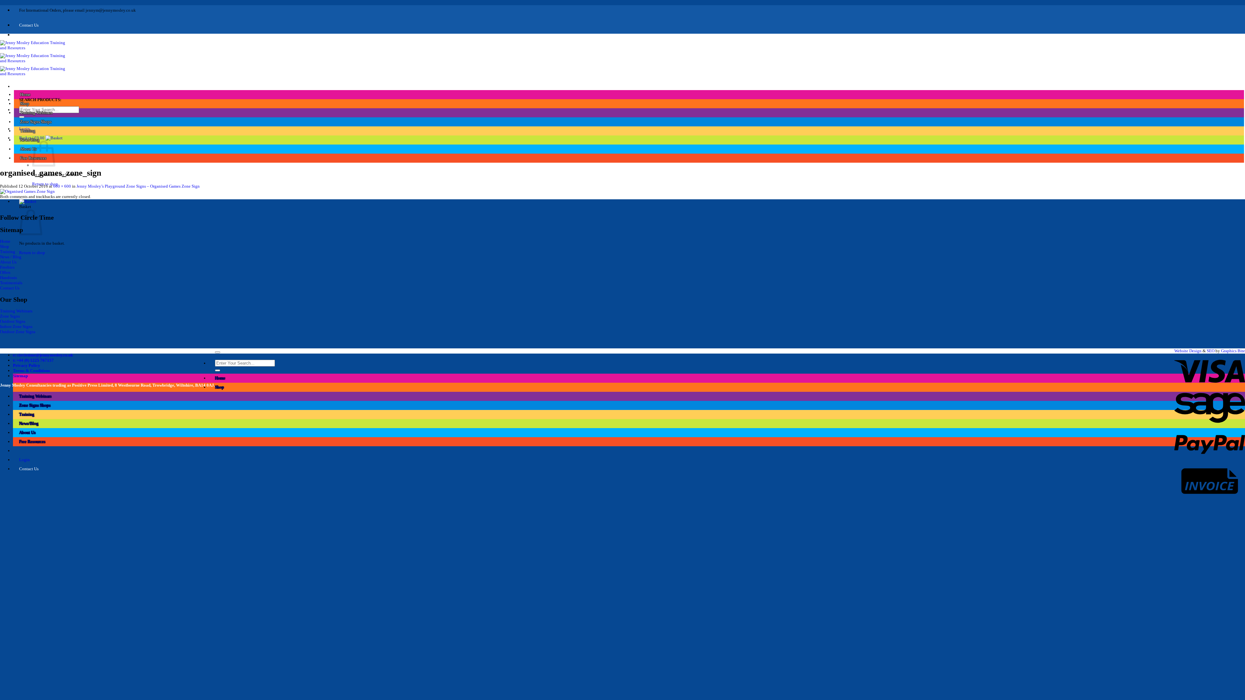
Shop (24, 103)
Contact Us (9, 288)
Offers (5, 272)
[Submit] (21, 117)
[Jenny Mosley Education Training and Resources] (35, 60)
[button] (41, 137)
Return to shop (32, 252)
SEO (1211, 350)
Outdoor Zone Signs (17, 331)
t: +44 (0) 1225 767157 (33, 360)
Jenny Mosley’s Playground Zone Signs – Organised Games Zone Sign (138, 186)
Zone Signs (10, 316)
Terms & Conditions (31, 370)
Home (25, 94)
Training (27, 130)
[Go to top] (217, 352)
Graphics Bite (1233, 350)
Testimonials (11, 282)
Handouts (8, 277)
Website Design (1188, 350)
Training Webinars (36, 112)
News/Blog (30, 139)
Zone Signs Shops (36, 121)
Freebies (7, 267)
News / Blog (10, 256)
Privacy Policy (26, 365)
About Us (28, 148)
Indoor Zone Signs (16, 326)
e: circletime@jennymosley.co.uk (43, 355)
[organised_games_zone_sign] (27, 191)
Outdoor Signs (12, 321)
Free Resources (32, 441)
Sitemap (20, 375)
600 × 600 (62, 186)
